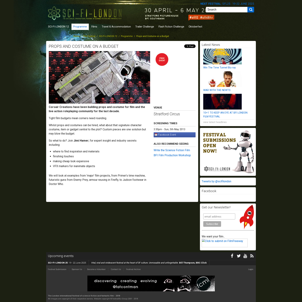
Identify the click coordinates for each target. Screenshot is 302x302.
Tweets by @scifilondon (216, 181)
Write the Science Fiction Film (172, 150)
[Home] (85, 12)
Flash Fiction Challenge (171, 26)
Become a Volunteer (96, 269)
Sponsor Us (77, 269)
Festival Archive (133, 269)
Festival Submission (57, 269)
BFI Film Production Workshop (172, 155)
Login (250, 269)
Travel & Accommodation (116, 26)
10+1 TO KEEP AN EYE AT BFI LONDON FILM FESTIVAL (225, 114)
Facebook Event (167, 134)
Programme (80, 26)
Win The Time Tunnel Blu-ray (219, 67)
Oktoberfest (195, 26)
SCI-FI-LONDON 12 (58, 26)
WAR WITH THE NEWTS (217, 90)
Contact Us (116, 269)
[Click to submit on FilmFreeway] (225, 246)
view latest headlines (215, 122)
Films (94, 26)
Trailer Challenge (144, 26)
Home (76, 36)
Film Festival (89, 36)
